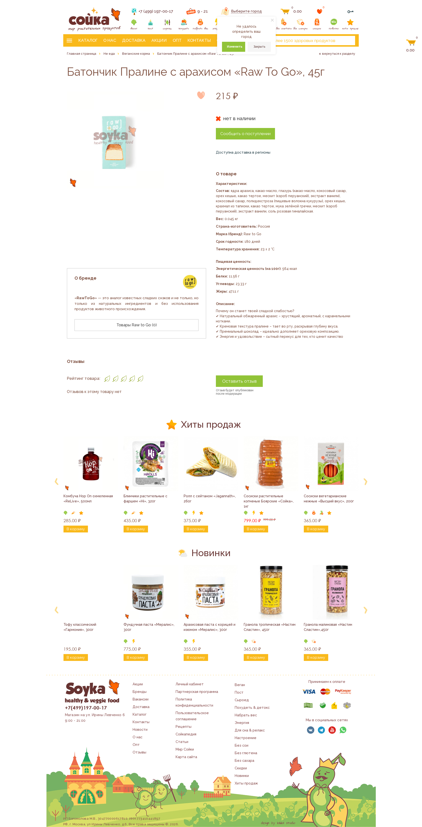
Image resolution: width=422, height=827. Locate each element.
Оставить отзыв (239, 381)
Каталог (87, 40)
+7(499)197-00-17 (86, 707)
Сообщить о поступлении (245, 133)
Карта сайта (186, 757)
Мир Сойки (185, 749)
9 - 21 (202, 11)
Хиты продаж (246, 783)
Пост (239, 692)
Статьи (182, 742)
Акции (159, 40)
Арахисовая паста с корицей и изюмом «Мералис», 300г (210, 627)
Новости (140, 729)
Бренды (140, 691)
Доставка (134, 40)
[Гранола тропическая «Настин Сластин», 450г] (271, 592)
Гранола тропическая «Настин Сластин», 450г (270, 627)
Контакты (199, 40)
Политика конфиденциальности (194, 702)
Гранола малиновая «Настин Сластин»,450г (328, 627)
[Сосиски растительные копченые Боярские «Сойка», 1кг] (271, 463)
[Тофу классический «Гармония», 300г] (90, 592)
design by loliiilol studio (278, 823)
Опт (177, 40)
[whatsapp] (343, 730)
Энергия (242, 723)
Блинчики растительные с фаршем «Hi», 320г (146, 498)
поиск (347, 40)
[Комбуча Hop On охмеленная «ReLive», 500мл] (90, 463)
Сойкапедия (186, 734)
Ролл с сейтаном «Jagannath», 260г (210, 498)
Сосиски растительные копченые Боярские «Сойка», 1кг (269, 501)
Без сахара (244, 760)
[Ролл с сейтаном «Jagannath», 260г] (211, 463)
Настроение (245, 738)
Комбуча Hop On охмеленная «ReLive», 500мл (88, 498)
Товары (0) (136, 325)
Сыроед (242, 700)
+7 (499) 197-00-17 (155, 11)
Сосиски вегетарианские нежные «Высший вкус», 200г (329, 498)
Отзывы (139, 752)
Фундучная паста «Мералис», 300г (149, 627)
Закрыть (259, 46)
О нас (109, 40)
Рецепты (183, 726)
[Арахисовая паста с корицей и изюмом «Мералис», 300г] (211, 592)
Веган (240, 685)
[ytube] (332, 730)
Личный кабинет (190, 684)
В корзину (76, 529)
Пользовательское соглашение (192, 716)
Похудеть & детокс (252, 707)
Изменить (234, 46)
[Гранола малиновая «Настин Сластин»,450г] (331, 592)
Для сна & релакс (250, 730)
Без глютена (246, 753)
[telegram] (321, 730)
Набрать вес (246, 715)
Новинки (242, 776)
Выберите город (246, 11)
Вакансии (140, 699)
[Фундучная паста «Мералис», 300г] (151, 592)
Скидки (241, 768)
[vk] (310, 730)
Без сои (241, 745)
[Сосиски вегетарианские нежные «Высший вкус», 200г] (331, 463)
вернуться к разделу (338, 53)
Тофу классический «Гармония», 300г (80, 627)
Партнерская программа (197, 691)
